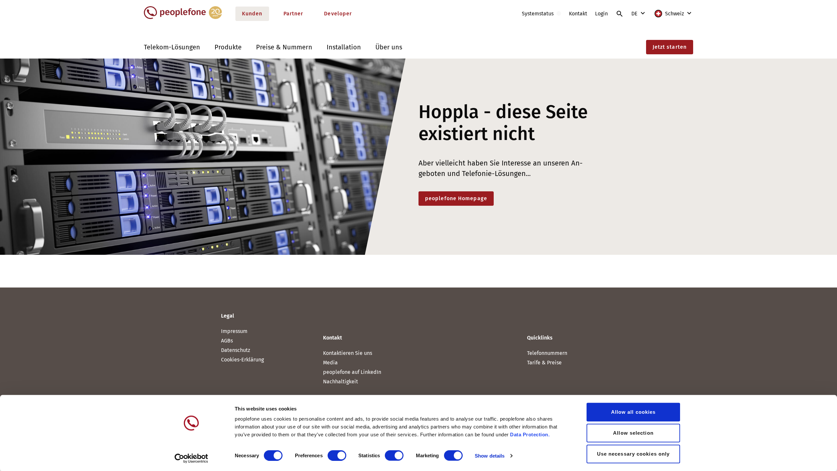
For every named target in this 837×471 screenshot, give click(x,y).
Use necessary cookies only (633, 454)
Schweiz (674, 13)
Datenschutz (235, 350)
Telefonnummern (547, 353)
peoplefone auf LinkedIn (352, 372)
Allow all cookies (633, 412)
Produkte (228, 47)
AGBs (227, 341)
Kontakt (578, 13)
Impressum (234, 331)
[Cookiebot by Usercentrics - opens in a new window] (191, 458)
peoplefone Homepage (456, 198)
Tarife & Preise (544, 362)
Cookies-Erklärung (242, 360)
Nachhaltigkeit (340, 381)
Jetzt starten (670, 47)
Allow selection (633, 433)
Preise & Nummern (284, 47)
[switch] (337, 455)
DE (635, 13)
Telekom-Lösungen (172, 47)
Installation (344, 47)
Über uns (388, 47)
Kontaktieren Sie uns (347, 353)
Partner (293, 13)
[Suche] (619, 14)
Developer (338, 13)
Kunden (252, 13)
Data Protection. (530, 434)
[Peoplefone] (183, 17)
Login (601, 13)
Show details (489, 455)
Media (330, 362)
